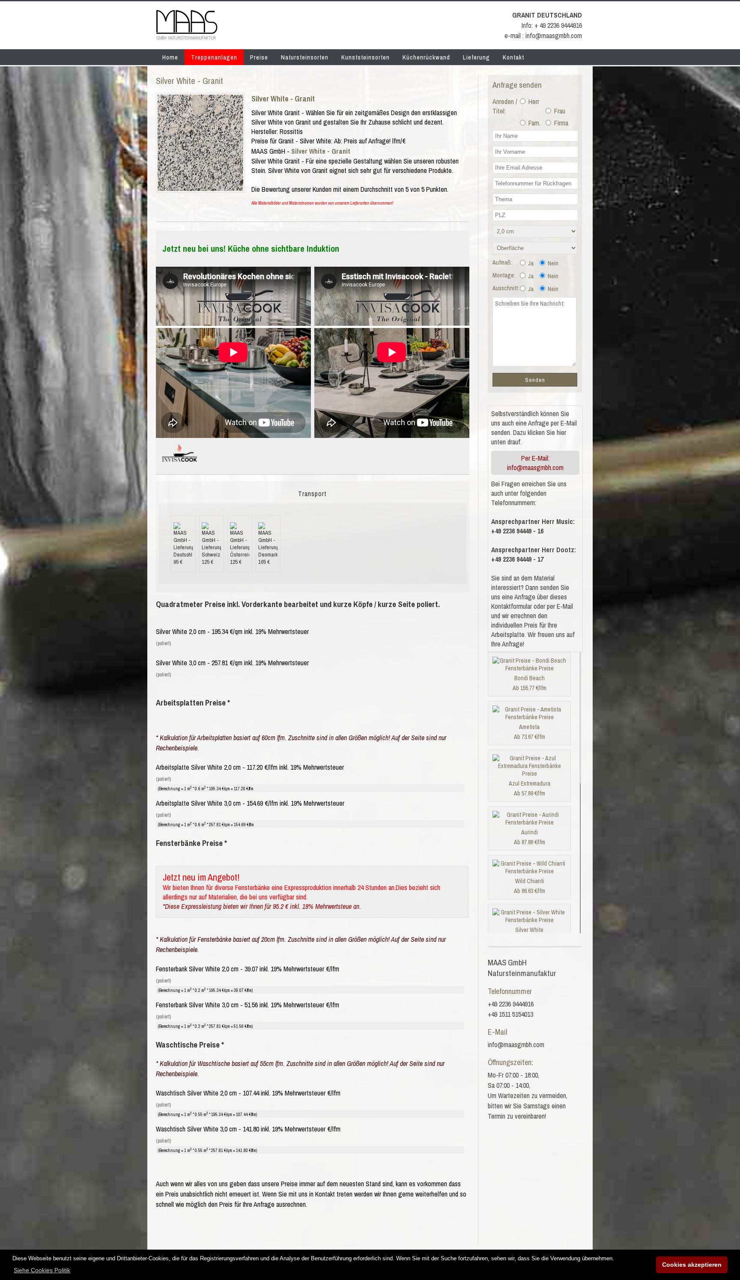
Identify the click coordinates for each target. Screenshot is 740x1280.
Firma (560, 123)
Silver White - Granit (283, 98)
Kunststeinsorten (365, 57)
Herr (533, 101)
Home (170, 57)
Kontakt (513, 57)
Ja (530, 263)
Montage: (503, 275)
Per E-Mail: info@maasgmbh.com (535, 462)
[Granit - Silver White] (200, 188)
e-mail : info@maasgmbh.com (543, 35)
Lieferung (476, 57)
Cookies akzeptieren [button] (692, 1264)
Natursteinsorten (304, 57)
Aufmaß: (502, 262)
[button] (42, 1270)
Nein (552, 263)
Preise (259, 57)
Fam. (533, 123)
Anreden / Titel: (504, 106)
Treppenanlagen (214, 57)
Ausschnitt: (505, 288)
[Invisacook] (179, 465)
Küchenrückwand (426, 57)
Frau (558, 111)
